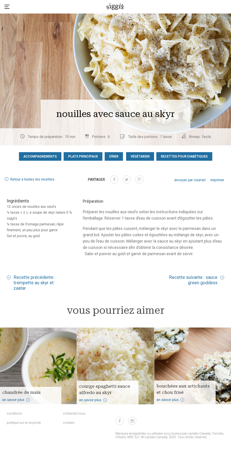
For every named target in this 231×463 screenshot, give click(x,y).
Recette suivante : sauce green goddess (193, 280)
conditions (14, 413)
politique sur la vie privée (24, 422)
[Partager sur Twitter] (127, 179)
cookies (68, 422)
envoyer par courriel (190, 180)
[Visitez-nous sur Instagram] (132, 421)
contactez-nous (74, 413)
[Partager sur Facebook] (114, 179)
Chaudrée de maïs (21, 392)
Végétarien (140, 156)
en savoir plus (13, 400)
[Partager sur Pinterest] (139, 179)
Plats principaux (83, 156)
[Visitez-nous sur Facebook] (120, 421)
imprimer (217, 180)
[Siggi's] (115, 6)
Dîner (113, 156)
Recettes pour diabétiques (184, 156)
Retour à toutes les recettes (32, 179)
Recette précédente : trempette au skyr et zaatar (34, 283)
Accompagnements (40, 156)
